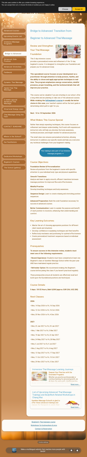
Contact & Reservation (43, 429)
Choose (65, 9)
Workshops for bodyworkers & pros (44, 425)
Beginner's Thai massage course (43, 422)
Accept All (79, 9)
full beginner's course (54, 100)
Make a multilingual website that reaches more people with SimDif (43, 450)
